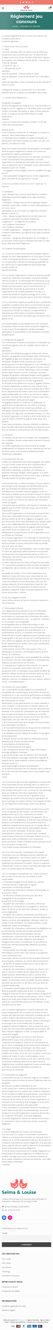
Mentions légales (8, 1310)
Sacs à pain (6, 1259)
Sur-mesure (6, 1267)
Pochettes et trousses (10, 1275)
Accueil (15, 26)
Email (4, 1233)
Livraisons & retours (10, 1287)
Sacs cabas (6, 1263)
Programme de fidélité (11, 1291)
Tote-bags (6, 1271)
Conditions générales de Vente (14, 1306)
